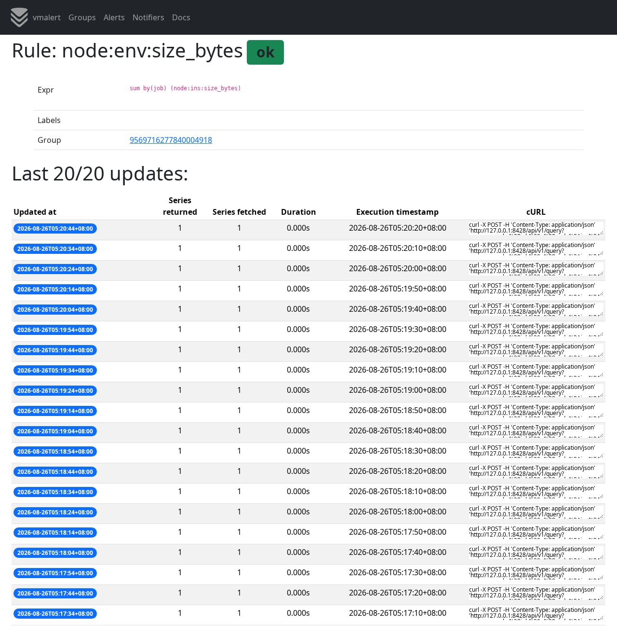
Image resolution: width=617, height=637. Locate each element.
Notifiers (148, 17)
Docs (181, 17)
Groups (82, 17)
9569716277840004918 (171, 140)
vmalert (47, 17)
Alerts (114, 17)
